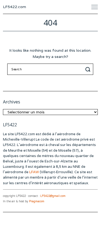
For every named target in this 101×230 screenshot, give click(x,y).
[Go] (88, 69)
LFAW (34, 172)
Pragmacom (36, 201)
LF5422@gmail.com (53, 196)
